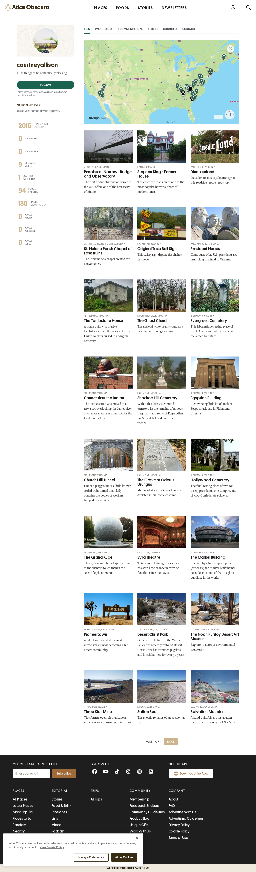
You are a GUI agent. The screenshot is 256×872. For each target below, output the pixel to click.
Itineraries (59, 812)
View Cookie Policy (52, 847)
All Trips (96, 799)
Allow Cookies (124, 857)
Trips (95, 790)
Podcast (58, 831)
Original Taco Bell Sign (157, 249)
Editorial (60, 790)
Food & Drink (61, 805)
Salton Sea (147, 712)
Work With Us (140, 831)
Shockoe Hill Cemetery (157, 398)
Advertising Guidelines (186, 818)
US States (188, 29)
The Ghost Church (153, 321)
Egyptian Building (206, 398)
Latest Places (23, 805)
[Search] (248, 7)
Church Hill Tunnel (99, 480)
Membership (140, 799)
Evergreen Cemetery (209, 321)
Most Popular (23, 812)
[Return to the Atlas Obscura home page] (28, 7)
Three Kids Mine (98, 712)
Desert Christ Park (152, 634)
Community (140, 790)
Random (19, 824)
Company (177, 790)
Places (18, 790)
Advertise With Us (182, 812)
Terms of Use (178, 837)
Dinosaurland (202, 172)
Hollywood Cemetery (210, 480)
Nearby (19, 831)
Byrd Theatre (148, 557)
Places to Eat (23, 818)
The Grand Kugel (98, 557)
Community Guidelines (147, 812)
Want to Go (103, 29)
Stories (153, 29)
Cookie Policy (179, 831)
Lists (55, 818)
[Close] (136, 837)
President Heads (205, 249)
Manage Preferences (91, 857)
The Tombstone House (103, 321)
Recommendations (130, 29)
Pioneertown (95, 634)
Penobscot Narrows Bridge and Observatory (108, 174)
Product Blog (139, 818)
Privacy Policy (179, 824)
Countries (170, 29)
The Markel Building (208, 557)
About (173, 799)
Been (87, 29)
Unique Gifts (139, 824)
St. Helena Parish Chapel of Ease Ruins (108, 251)
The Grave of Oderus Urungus (155, 482)
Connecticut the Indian (104, 398)
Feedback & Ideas (144, 805)
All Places (20, 799)
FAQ (172, 805)
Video (57, 824)
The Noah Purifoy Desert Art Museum (215, 636)
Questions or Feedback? (128, 867)
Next (170, 741)
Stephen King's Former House (157, 174)
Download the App (194, 773)
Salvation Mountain (208, 712)
